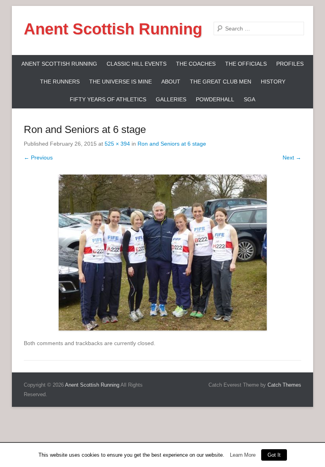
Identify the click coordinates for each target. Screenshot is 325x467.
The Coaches (196, 64)
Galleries (171, 99)
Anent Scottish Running (113, 29)
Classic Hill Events (136, 64)
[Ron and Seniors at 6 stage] (162, 252)
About (170, 81)
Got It (274, 455)
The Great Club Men (220, 81)
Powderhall (215, 99)
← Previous (38, 157)
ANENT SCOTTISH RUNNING (59, 64)
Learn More (243, 455)
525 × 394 (117, 143)
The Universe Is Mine (120, 81)
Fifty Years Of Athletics (108, 99)
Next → (292, 157)
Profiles (290, 64)
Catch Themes (284, 385)
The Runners (60, 81)
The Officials (246, 64)
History (273, 81)
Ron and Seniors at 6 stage (172, 143)
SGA (249, 99)
